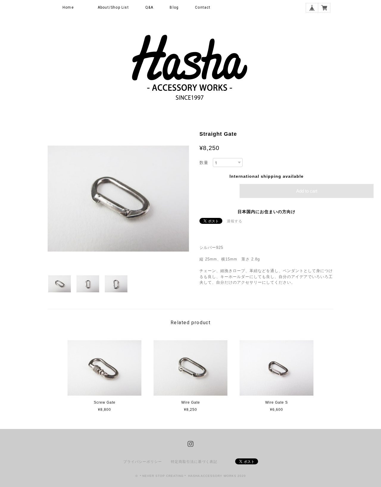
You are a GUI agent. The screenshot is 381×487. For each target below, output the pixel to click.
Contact (202, 7)
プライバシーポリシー (142, 462)
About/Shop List (113, 7)
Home (68, 7)
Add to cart (306, 190)
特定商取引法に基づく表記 (194, 462)
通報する (234, 221)
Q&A (149, 7)
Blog (174, 7)
